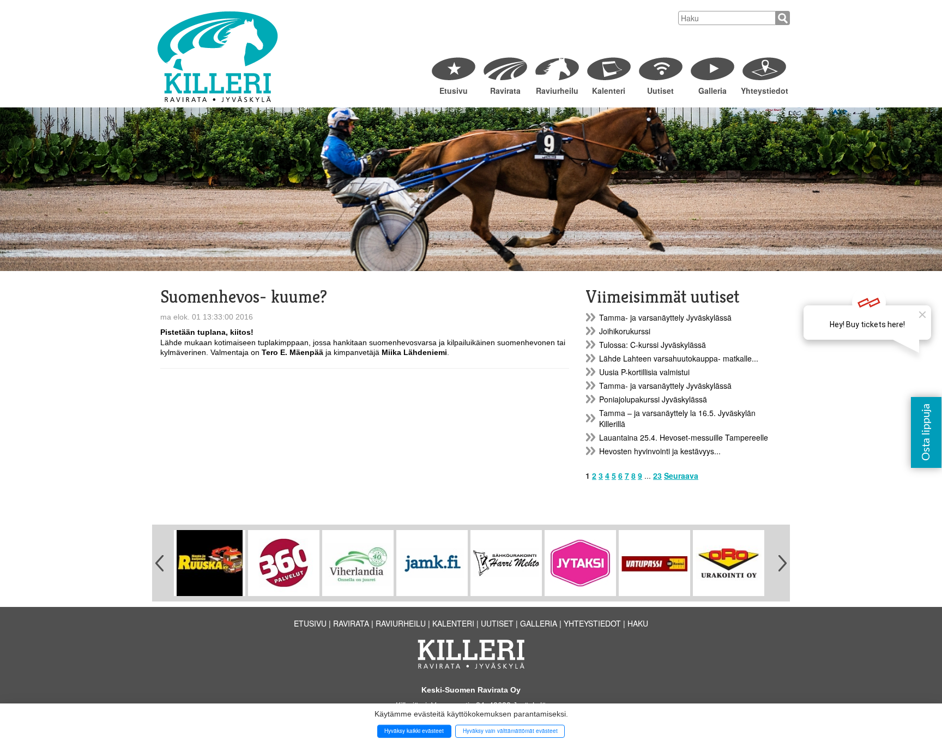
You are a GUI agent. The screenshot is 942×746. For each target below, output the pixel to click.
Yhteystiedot (764, 90)
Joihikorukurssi (624, 331)
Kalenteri (608, 90)
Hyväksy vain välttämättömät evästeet (510, 731)
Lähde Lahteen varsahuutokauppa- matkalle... (678, 358)
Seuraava (681, 475)
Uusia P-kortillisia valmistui (644, 371)
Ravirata (505, 90)
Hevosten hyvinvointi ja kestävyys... (660, 451)
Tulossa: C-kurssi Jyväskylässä (652, 344)
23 (657, 475)
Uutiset (660, 90)
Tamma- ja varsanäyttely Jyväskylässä (665, 317)
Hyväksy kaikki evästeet (414, 731)
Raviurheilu (557, 90)
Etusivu (453, 90)
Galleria (712, 90)
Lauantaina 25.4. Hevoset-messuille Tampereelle (683, 437)
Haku (637, 623)
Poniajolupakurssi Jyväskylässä (653, 399)
